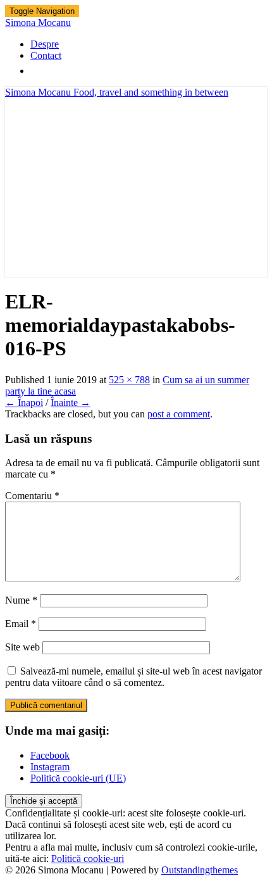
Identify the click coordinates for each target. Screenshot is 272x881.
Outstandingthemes (199, 870)
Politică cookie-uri (87, 858)
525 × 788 (129, 379)
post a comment (178, 414)
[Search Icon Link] (36, 70)
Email (20, 623)
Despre (44, 44)
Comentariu (32, 495)
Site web (22, 647)
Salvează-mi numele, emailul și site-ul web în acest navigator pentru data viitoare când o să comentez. (133, 677)
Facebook (50, 755)
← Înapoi (24, 402)
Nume (21, 600)
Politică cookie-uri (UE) (78, 778)
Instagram (50, 766)
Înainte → (70, 402)
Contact (45, 55)
